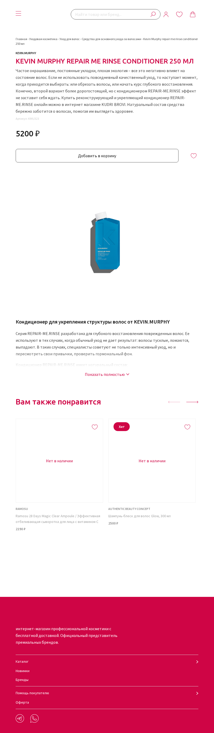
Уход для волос (70, 39)
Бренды (22, 679)
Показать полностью (105, 374)
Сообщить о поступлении (59, 542)
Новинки (22, 670)
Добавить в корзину (97, 155)
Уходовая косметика (43, 39)
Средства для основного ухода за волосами (111, 39)
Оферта (22, 702)
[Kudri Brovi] (47, 14)
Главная (21, 39)
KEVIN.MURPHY (26, 53)
